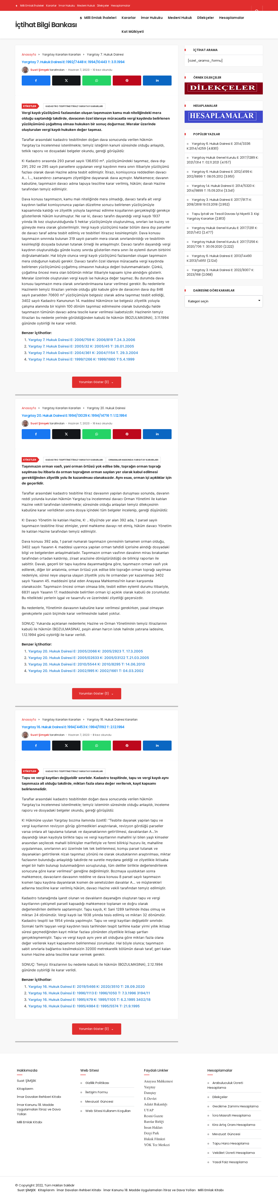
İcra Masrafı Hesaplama (231, 1115)
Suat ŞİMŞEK (26, 1080)
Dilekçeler (103, 5)
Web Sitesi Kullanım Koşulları (108, 1110)
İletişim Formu (96, 1092)
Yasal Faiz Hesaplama (230, 1162)
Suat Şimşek (39, 70)
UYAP (149, 1110)
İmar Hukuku (67, 5)
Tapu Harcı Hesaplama (230, 1143)
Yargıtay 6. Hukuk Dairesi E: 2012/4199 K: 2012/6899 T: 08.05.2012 (220, 174)
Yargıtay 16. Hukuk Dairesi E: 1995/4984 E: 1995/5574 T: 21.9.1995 (84, 1006)
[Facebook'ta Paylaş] (36, 81)
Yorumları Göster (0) (94, 382)
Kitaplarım (25, 1088)
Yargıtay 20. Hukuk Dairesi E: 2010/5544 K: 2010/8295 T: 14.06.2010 (86, 664)
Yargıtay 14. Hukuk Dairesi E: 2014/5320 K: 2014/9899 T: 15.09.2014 (221, 188)
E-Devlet (150, 1098)
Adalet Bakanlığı (155, 1104)
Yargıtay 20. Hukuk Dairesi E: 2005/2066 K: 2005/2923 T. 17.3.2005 (85, 651)
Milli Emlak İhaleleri (32, 5)
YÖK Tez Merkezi (157, 1144)
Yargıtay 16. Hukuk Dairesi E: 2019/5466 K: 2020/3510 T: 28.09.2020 (86, 986)
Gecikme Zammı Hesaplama (235, 1106)
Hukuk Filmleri (154, 1138)
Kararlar (51, 5)
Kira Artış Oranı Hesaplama (233, 1124)
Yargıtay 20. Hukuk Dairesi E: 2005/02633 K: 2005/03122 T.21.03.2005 (88, 657)
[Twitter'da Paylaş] (66, 81)
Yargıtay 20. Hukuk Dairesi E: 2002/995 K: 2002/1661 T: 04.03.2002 (86, 671)
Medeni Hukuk (86, 5)
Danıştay (150, 1092)
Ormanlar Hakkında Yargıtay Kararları (133, 459)
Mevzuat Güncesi (99, 1101)
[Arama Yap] (257, 11)
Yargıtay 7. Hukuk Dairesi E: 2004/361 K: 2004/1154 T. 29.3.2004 (83, 353)
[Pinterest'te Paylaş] (127, 81)
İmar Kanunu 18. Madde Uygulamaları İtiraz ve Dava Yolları (39, 1109)
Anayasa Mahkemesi (158, 1081)
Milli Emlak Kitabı (29, 1122)
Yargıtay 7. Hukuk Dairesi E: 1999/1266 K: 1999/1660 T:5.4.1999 (81, 359)
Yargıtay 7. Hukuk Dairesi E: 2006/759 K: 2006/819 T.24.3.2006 (81, 340)
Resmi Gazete (153, 1115)
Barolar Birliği (154, 1121)
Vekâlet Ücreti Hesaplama (233, 1152)
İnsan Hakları (153, 1127)
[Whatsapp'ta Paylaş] (96, 81)
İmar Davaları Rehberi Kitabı (39, 1096)
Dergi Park (151, 1133)
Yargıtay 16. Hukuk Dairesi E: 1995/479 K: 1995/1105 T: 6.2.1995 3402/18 (89, 999)
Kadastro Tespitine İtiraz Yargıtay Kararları (74, 106)
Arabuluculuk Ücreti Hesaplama (225, 1085)
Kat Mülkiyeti (54, 16)
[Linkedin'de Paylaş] (157, 81)
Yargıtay (150, 1087)
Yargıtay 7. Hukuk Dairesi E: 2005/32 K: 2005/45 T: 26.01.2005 (81, 346)
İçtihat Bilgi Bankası (46, 25)
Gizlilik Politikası (97, 1082)
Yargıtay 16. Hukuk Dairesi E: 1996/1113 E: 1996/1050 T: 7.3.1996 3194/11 (89, 993)
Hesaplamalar (120, 5)
